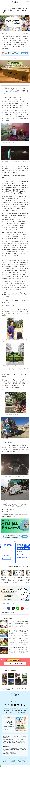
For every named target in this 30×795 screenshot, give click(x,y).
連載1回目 (11, 278)
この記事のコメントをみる (8, 612)
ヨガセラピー (9, 193)
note (15, 705)
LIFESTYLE (6, 712)
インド (9, 603)
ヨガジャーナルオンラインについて (9, 761)
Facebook (8, 608)
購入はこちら (8, 729)
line (21, 705)
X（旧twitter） (13, 608)
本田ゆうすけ (15, 603)
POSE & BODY (6, 708)
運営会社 (23, 760)
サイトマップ (19, 761)
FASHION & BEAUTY (21, 710)
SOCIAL (26, 708)
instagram (12, 705)
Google (25, 705)
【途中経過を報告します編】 (16, 92)
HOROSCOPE (13, 712)
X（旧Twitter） (8, 705)
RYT (4, 603)
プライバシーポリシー (8, 760)
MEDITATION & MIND (16, 708)
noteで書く (26, 608)
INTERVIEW (6, 710)
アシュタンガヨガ (22, 253)
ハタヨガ (4, 255)
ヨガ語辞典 (24, 761)
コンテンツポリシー (16, 760)
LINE (17, 608)
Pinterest (22, 608)
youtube (18, 705)
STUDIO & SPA (22, 712)
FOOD (12, 710)
